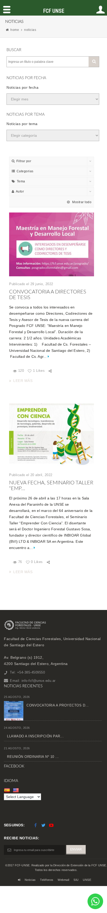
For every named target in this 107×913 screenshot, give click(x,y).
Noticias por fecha (22, 87)
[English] (16, 790)
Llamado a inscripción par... (35, 736)
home (14, 30)
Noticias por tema (22, 124)
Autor (20, 191)
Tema (21, 181)
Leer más (22, 381)
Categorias (25, 171)
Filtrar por (23, 161)
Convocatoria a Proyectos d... (57, 705)
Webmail (63, 879)
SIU (76, 879)
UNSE (87, 879)
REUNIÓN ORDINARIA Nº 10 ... (33, 757)
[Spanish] (7, 790)
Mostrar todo (81, 202)
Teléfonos (47, 879)
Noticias (30, 879)
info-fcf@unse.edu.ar (39, 681)
